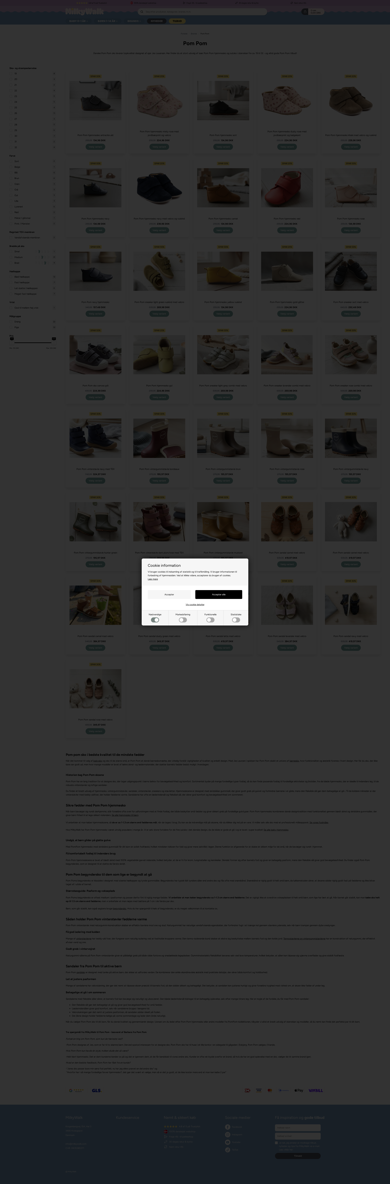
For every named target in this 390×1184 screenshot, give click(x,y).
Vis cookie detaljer (195, 604)
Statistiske (236, 614)
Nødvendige (155, 614)
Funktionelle (210, 614)
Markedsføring (183, 614)
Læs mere (153, 579)
